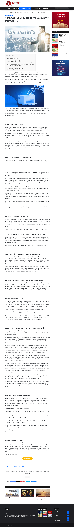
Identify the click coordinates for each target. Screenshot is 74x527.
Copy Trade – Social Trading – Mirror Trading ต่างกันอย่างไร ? (20, 67)
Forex (27, 477)
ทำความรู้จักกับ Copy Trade (12, 58)
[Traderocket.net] (13, 3)
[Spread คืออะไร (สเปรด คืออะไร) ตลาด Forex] (55, 36)
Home (8, 8)
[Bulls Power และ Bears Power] (27, 493)
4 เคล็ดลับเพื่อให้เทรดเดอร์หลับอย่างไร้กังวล (14, 466)
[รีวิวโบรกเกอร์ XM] (55, 46)
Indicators (45, 8)
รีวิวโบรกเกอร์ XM (62, 44)
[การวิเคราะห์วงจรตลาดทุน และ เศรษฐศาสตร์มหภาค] (12, 493)
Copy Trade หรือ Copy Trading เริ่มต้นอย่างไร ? (17, 60)
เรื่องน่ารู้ (56, 513)
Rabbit (7, 23)
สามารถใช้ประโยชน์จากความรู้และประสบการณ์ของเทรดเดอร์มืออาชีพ (21, 64)
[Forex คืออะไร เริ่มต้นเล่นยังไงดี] (50, 515)
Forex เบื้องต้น (15, 8)
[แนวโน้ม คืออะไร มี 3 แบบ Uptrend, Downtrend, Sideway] (55, 40)
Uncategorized (57, 520)
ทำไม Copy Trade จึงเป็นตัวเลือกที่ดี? (14, 61)
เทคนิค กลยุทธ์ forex (25, 8)
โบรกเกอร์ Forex (36, 8)
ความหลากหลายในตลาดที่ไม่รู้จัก (15, 65)
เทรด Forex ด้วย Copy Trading (14, 69)
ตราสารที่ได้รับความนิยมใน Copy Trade (15, 68)
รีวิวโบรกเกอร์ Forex (58, 518)
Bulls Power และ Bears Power (26, 497)
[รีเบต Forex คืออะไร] (55, 50)
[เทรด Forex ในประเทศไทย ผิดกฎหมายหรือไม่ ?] (55, 55)
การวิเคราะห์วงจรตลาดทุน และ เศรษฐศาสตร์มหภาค (10, 498)
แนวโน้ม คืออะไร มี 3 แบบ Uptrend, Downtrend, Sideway (63, 40)
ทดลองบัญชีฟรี (27, 458)
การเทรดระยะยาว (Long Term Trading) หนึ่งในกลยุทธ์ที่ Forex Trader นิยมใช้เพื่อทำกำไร (42, 498)
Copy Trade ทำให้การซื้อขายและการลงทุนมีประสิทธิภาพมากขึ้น (20, 62)
